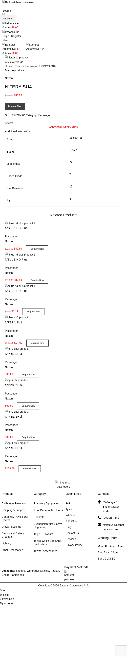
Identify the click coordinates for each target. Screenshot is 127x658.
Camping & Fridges (13, 510)
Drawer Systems (11, 526)
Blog (68, 527)
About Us (71, 521)
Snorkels (39, 517)
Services (71, 539)
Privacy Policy (74, 545)
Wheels (70, 515)
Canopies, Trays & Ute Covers (15, 518)
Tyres (69, 509)
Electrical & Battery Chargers (13, 535)
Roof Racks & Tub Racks (48, 510)
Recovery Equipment (46, 503)
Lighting (6, 543)
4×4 (68, 503)
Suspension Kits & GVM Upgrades (48, 526)
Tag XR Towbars (43, 534)
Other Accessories (12, 550)
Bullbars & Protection (14, 503)
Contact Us (72, 533)
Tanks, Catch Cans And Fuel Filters (47, 542)
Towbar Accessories (45, 551)
